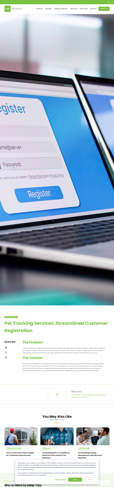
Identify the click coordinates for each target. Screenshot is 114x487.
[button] (109, 2)
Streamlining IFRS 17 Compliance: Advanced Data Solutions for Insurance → (88, 396)
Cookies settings (61, 479)
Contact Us (104, 9)
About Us (93, 9)
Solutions (40, 9)
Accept (75, 479)
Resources (73, 9)
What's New (84, 9)
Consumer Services (11, 317)
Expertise (48, 9)
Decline (89, 479)
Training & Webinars (61, 9)
